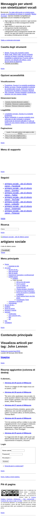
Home (7, 264)
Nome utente (6, 450)
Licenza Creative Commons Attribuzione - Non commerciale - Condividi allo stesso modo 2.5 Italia (18, 499)
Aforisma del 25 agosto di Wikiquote (18, 433)
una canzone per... (15, 315)
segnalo (7, 312)
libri (10, 317)
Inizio (2, 68)
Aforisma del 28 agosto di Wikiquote (18, 392)
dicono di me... (14, 269)
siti (10, 319)
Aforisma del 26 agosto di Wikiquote (18, 418)
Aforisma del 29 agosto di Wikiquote (18, 383)
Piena (15, 138)
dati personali (13, 271)
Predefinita (20, 85)
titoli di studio (13, 273)
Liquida (20, 132)
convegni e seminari (16, 301)
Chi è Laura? (20, 284)
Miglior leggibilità (20, 121)
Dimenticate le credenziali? (14, 466)
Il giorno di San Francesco (25, 291)
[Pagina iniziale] (15, 237)
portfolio (15, 278)
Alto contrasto (20, 93)
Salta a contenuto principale (10, 40)
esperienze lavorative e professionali (21, 275)
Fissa (15, 135)
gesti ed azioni (10, 308)
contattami (8, 322)
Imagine (5, 357)
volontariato (13, 303)
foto (6, 321)
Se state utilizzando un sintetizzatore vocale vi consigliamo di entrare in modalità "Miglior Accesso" (18, 14)
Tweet (3, 252)
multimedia (12, 314)
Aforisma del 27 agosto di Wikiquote (18, 405)
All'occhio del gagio (23, 282)
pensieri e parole (10, 310)
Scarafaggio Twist (22, 300)
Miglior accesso (20, 89)
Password (5, 454)
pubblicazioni (13, 277)
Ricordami (5, 458)
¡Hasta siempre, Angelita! (25, 289)
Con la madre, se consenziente (22, 286)
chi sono (8, 268)
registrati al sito (14, 266)
